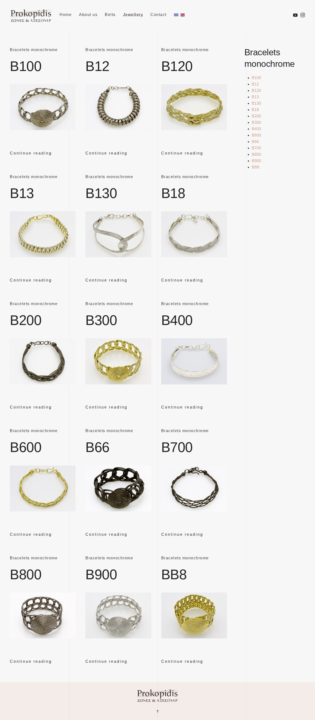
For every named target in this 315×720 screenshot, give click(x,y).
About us (88, 15)
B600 (25, 447)
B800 (25, 574)
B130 (101, 193)
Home (66, 15)
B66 (97, 447)
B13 (22, 193)
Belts (110, 15)
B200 (25, 320)
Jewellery (133, 15)
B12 (97, 66)
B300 (101, 320)
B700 (177, 447)
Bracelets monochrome (34, 50)
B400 (177, 320)
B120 (177, 66)
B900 (101, 574)
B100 (25, 66)
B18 (173, 193)
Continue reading (31, 153)
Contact (158, 15)
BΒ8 (174, 574)
